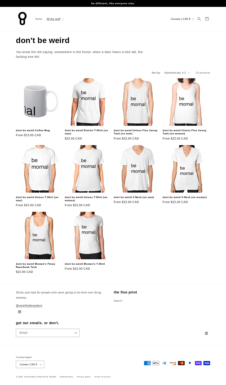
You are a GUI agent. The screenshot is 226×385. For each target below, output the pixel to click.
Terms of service (102, 377)
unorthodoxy (30, 377)
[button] (54, 19)
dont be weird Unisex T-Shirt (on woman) (86, 199)
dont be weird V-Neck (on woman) (185, 197)
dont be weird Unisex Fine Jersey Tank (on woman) (185, 132)
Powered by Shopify (46, 377)
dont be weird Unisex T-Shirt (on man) (37, 199)
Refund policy (66, 377)
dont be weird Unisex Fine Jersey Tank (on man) (136, 132)
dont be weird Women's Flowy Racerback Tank (35, 265)
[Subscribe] (75, 333)
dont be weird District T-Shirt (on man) (86, 132)
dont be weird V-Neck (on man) (134, 197)
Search (118, 300)
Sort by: (156, 72)
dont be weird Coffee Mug (33, 130)
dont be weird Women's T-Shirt (85, 263)
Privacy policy (84, 377)
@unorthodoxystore (29, 305)
